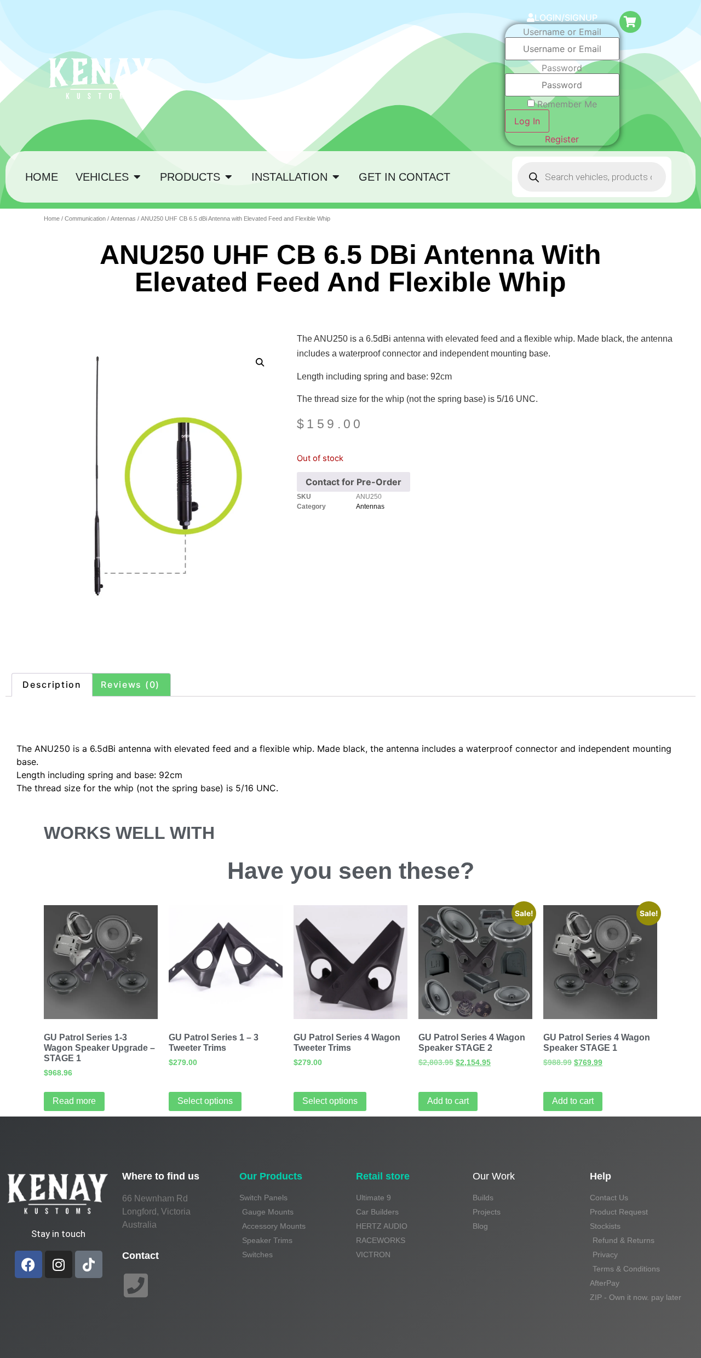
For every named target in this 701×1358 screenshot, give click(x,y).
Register (562, 139)
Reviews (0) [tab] (130, 684)
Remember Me (567, 104)
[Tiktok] (88, 1264)
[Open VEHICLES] (136, 177)
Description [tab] (52, 684)
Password (562, 68)
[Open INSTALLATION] (335, 177)
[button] (260, 362)
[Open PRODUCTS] (228, 177)
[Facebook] (28, 1264)
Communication (85, 218)
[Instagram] (58, 1264)
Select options (205, 1101)
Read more (74, 1101)
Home (52, 218)
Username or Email (562, 31)
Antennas (123, 218)
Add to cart (448, 1101)
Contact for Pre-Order (353, 481)
